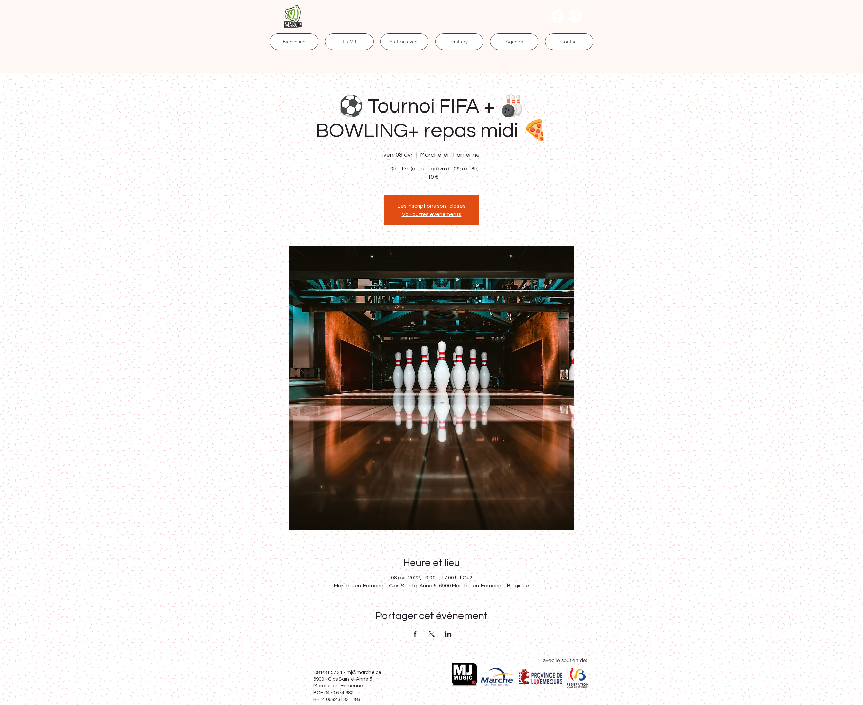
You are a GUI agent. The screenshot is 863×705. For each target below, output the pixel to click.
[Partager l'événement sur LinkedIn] (448, 634)
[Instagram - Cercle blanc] (575, 16)
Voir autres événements (432, 214)
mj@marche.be (364, 672)
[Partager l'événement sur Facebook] (415, 634)
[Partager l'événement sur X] (431, 634)
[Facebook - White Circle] (557, 16)
